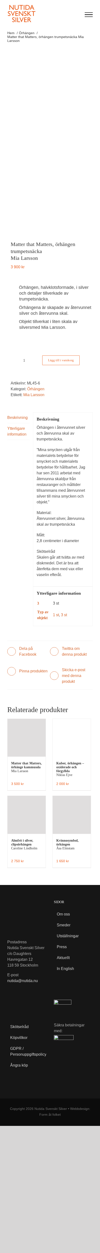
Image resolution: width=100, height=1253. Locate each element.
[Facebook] (10, 1004)
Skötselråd (19, 1027)
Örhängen (35, 389)
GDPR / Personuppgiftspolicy (25, 1051)
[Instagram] (21, 1004)
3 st (64, 615)
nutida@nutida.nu (22, 981)
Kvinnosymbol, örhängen (67, 844)
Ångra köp (19, 1065)
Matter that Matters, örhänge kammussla (26, 767)
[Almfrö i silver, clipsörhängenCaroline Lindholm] (27, 815)
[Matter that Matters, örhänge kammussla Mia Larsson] (27, 738)
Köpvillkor (18, 1038)
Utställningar (68, 936)
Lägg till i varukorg (61, 360)
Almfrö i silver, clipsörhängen (24, 844)
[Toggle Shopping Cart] (67, 15)
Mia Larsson (33, 395)
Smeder (63, 925)
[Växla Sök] (77, 14)
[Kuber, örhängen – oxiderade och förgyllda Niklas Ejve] (72, 738)
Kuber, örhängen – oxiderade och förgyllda (70, 769)
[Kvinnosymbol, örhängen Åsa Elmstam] (72, 815)
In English (65, 969)
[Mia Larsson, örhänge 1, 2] (50, 143)
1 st (56, 615)
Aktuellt (63, 958)
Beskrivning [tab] (17, 417)
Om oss (63, 914)
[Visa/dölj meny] (89, 14)
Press (62, 947)
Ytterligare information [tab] (16, 431)
